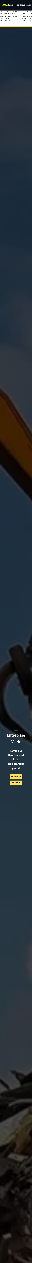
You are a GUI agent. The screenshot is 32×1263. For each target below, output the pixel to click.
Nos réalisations (16, 776)
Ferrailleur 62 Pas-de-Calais (15, 14)
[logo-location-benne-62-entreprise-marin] (5, 9)
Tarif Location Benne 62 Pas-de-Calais (7, 16)
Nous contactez (16, 783)
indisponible (15, 5)
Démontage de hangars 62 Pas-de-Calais (24, 16)
